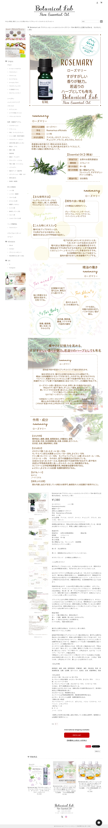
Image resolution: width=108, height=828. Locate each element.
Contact (11, 249)
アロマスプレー (13, 72)
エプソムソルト (13, 109)
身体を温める (12, 178)
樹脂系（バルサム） (14, 204)
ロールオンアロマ (13, 82)
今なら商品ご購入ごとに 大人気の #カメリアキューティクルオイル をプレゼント (29, 21)
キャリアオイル (13, 79)
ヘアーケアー (12, 167)
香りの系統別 (11, 187)
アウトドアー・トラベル (15, 160)
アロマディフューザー (15, 86)
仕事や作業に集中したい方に (16, 143)
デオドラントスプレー (15, 93)
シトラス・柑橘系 (13, 194)
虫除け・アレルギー (14, 157)
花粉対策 (11, 153)
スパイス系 (12, 208)
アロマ (9, 65)
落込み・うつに (13, 146)
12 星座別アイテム (14, 89)
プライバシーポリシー (15, 252)
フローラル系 (12, 197)
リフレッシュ (12, 129)
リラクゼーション (13, 125)
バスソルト (10, 106)
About (11, 245)
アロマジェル (12, 75)
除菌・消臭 (12, 150)
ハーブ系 (11, 190)
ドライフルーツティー (14, 233)
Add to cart (77, 735)
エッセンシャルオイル (15, 68)
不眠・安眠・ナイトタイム (16, 164)
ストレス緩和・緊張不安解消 (16, 136)
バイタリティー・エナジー (16, 139)
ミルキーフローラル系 (15, 218)
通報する (97, 751)
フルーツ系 (12, 215)
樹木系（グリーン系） (15, 211)
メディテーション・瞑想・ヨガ (17, 174)
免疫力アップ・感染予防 (15, 171)
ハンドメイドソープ (13, 102)
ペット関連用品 (12, 224)
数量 (53, 724)
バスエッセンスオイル (15, 116)
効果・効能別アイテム (14, 122)
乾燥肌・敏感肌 (13, 181)
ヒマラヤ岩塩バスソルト (15, 113)
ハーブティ (10, 98)
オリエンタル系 (13, 201)
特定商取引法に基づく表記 (16, 256)
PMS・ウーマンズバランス (16, 132)
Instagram (12, 267)
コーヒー (10, 237)
